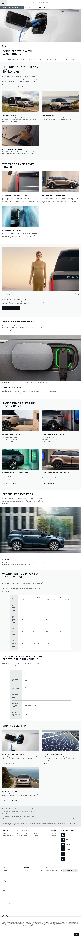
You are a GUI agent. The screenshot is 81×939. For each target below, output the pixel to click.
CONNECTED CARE (37, 846)
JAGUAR (53, 839)
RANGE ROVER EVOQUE (8, 839)
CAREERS (5, 890)
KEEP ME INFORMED (21, 848)
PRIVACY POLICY (6, 900)
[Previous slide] (4, 294)
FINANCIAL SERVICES (22, 841)
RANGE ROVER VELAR (7, 837)
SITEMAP (5, 906)
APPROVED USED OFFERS (23, 835)
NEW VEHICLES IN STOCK (23, 850)
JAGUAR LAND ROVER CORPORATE (10, 909)
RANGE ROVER (6, 833)
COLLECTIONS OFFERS (22, 839)
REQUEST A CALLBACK (22, 846)
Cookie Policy (31, 925)
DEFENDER (53, 835)
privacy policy (74, 924)
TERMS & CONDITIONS (8, 893)
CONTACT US (6, 897)
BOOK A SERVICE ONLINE (38, 841)
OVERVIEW (35, 833)
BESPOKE (5, 841)
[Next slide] (9, 294)
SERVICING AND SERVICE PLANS (40, 844)
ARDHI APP (35, 837)
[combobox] (13, 870)
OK (76, 934)
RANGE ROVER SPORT (8, 835)
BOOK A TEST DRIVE (21, 844)
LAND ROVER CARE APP (38, 839)
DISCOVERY (53, 837)
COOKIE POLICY (6, 903)
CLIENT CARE (35, 835)
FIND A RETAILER (71, 870)
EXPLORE (9, 306)
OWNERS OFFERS (21, 837)
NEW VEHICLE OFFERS (22, 833)
